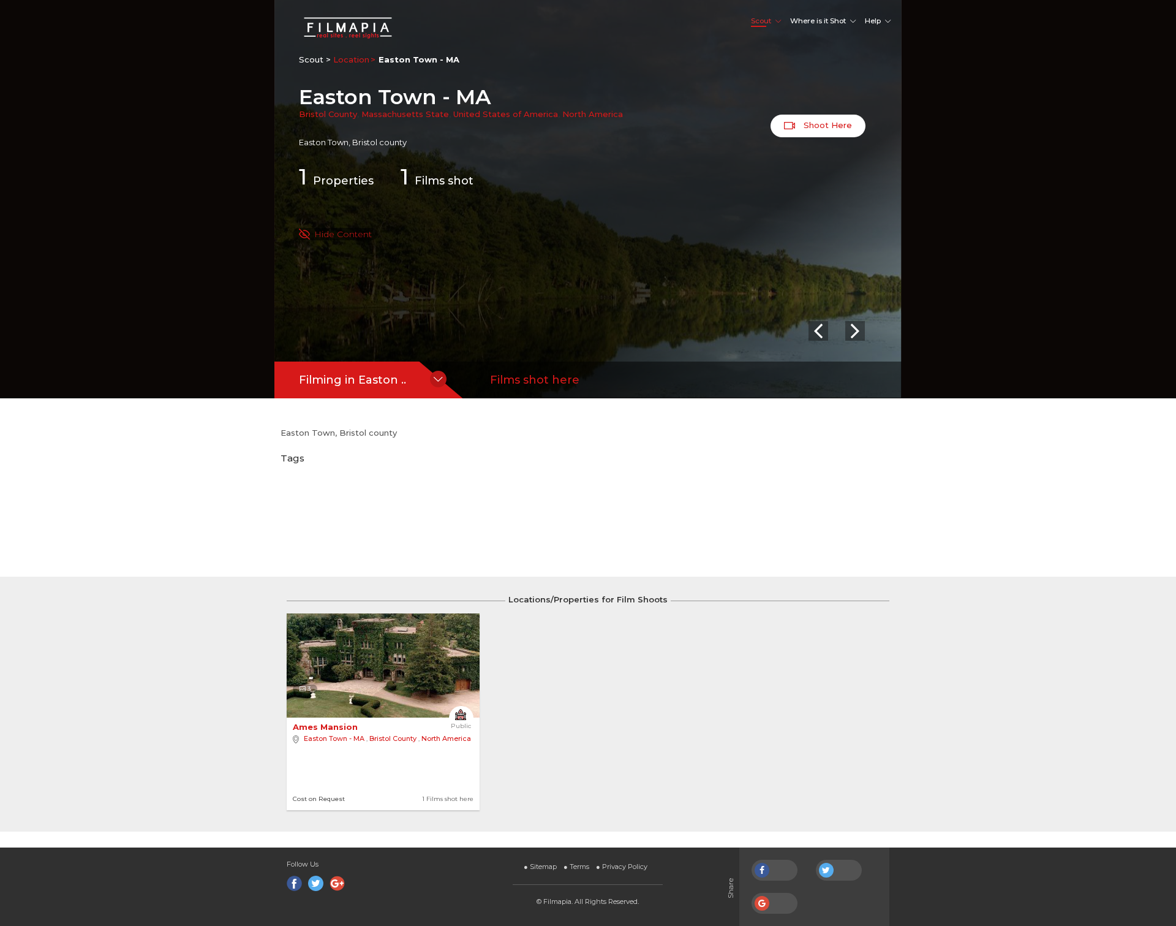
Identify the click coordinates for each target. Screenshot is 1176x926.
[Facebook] (294, 883)
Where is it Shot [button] (818, 21)
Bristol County (328, 114)
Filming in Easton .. (352, 380)
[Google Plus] (337, 883)
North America (592, 114)
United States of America (505, 114)
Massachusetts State (405, 114)
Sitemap (540, 866)
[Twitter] (315, 883)
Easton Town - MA (334, 738)
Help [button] (873, 21)
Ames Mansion (326, 727)
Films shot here (534, 380)
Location (351, 59)
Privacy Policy (621, 866)
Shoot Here (826, 125)
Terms (576, 866)
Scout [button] (761, 21)
